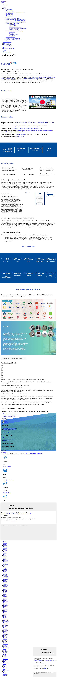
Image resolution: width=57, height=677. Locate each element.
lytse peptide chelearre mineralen (31, 78)
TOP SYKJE (39, 453)
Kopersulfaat (18, 122)
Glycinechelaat (12, 24)
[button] (50, 195)
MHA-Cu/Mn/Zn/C (19, 136)
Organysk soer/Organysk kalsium (13, 38)
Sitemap (28, 453)
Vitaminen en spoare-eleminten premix (14, 30)
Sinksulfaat (24, 122)
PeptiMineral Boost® (13, 34)
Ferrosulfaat (51, 122)
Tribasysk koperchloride (18, 125)
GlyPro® (11, 33)
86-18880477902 (4, 1)
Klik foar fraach (4, 452)
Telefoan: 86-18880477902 (9, 416)
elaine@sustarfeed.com (8, 479)
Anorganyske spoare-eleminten (13, 18)
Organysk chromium (13, 29)
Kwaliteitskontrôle (7, 44)
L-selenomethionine (20, 130)
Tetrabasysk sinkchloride (28, 125)
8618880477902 (7, 492)
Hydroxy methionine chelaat (15, 27)
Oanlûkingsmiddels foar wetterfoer (13, 39)
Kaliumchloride (29, 128)
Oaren (7, 40)
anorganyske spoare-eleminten (39, 77)
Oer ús (4, 8)
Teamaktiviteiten (9, 15)
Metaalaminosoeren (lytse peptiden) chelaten (16, 22)
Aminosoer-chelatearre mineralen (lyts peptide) (36, 130)
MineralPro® (12, 32)
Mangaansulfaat (36, 122)
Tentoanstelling (9, 13)
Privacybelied (6, 440)
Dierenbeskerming (7, 42)
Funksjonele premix (10, 37)
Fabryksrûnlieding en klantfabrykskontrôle (15, 12)
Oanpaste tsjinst (6, 43)
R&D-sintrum (9, 45)
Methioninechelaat (13, 25)
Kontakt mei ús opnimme (8, 48)
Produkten (5, 17)
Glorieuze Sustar (9, 10)
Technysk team (9, 14)
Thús (4, 7)
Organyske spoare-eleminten (12, 23)
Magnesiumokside (44, 122)
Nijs (4, 47)
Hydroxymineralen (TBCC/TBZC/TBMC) (15, 20)
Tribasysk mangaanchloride (41, 125)
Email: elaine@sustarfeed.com (10, 413)
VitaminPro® (12, 35)
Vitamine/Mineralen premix (20, 134)
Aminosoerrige (6, 430)
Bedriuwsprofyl (9, 9)
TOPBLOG (33, 453)
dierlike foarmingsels (11, 78)
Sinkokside (29, 122)
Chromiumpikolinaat (10, 131)
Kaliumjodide (37, 128)
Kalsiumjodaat (15, 128)
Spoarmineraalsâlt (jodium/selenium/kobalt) (15, 19)
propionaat (17, 131)
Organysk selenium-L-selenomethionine (17, 28)
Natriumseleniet (22, 128)
